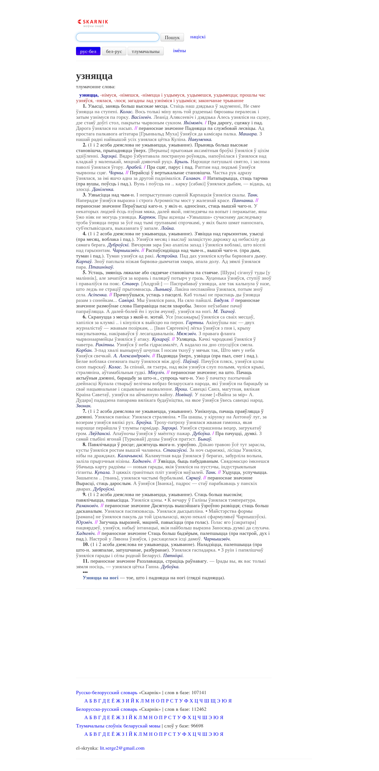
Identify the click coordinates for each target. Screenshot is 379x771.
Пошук (172, 37)
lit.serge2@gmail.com (122, 747)
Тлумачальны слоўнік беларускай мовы (118, 725)
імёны (179, 50)
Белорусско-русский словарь (106, 709)
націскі (198, 36)
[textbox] (117, 37)
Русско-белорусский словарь (106, 692)
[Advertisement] (174, 633)
